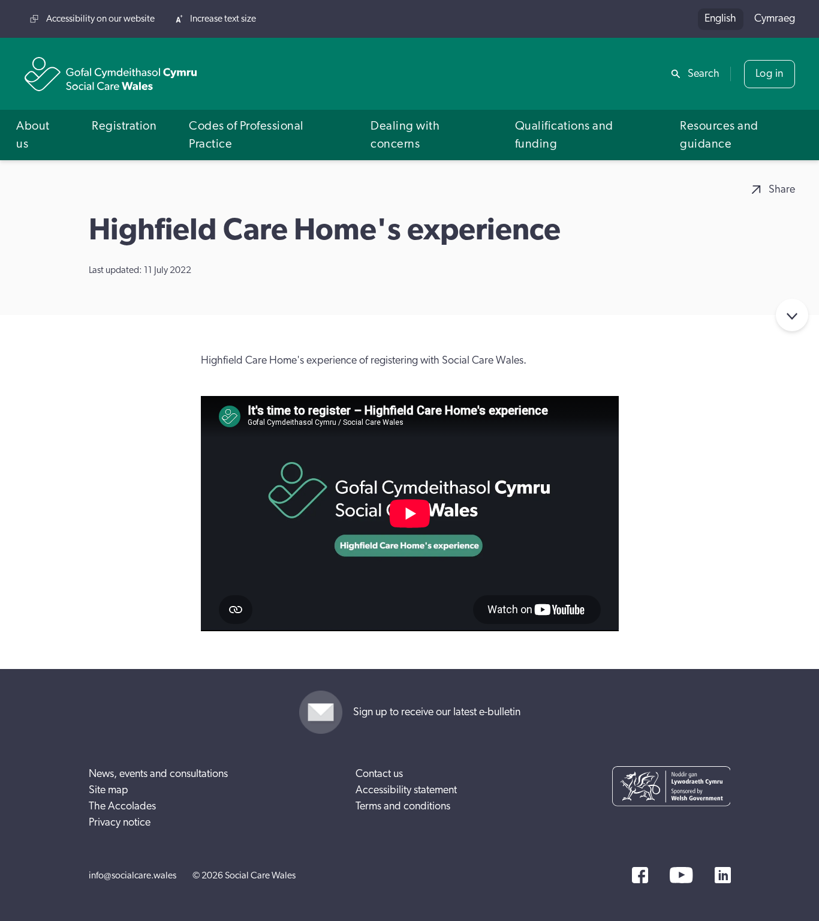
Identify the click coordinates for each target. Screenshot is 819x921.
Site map (108, 790)
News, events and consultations (158, 774)
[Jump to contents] (792, 315)
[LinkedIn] (723, 875)
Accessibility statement (406, 790)
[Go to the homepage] (111, 74)
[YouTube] (681, 875)
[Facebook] (640, 875)
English (720, 18)
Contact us (379, 774)
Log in (769, 73)
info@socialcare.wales (132, 875)
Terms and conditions (403, 806)
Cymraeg (774, 18)
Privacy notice (119, 822)
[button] (38, 135)
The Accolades (122, 806)
